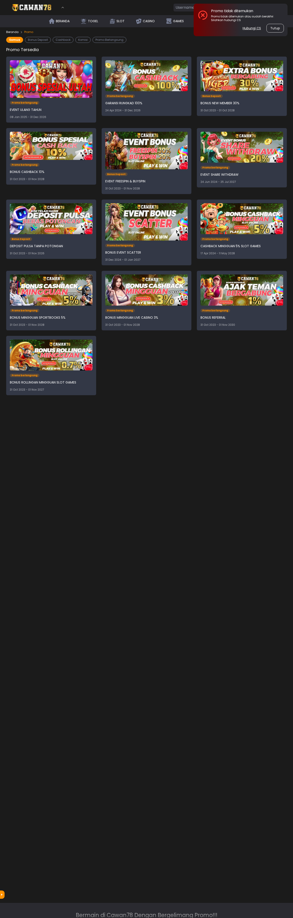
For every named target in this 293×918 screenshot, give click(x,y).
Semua (14, 40)
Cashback (63, 40)
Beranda (12, 32)
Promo (28, 32)
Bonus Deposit (38, 40)
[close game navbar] (62, 7)
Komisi (83, 40)
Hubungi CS (252, 28)
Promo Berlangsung (109, 40)
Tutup (275, 28)
